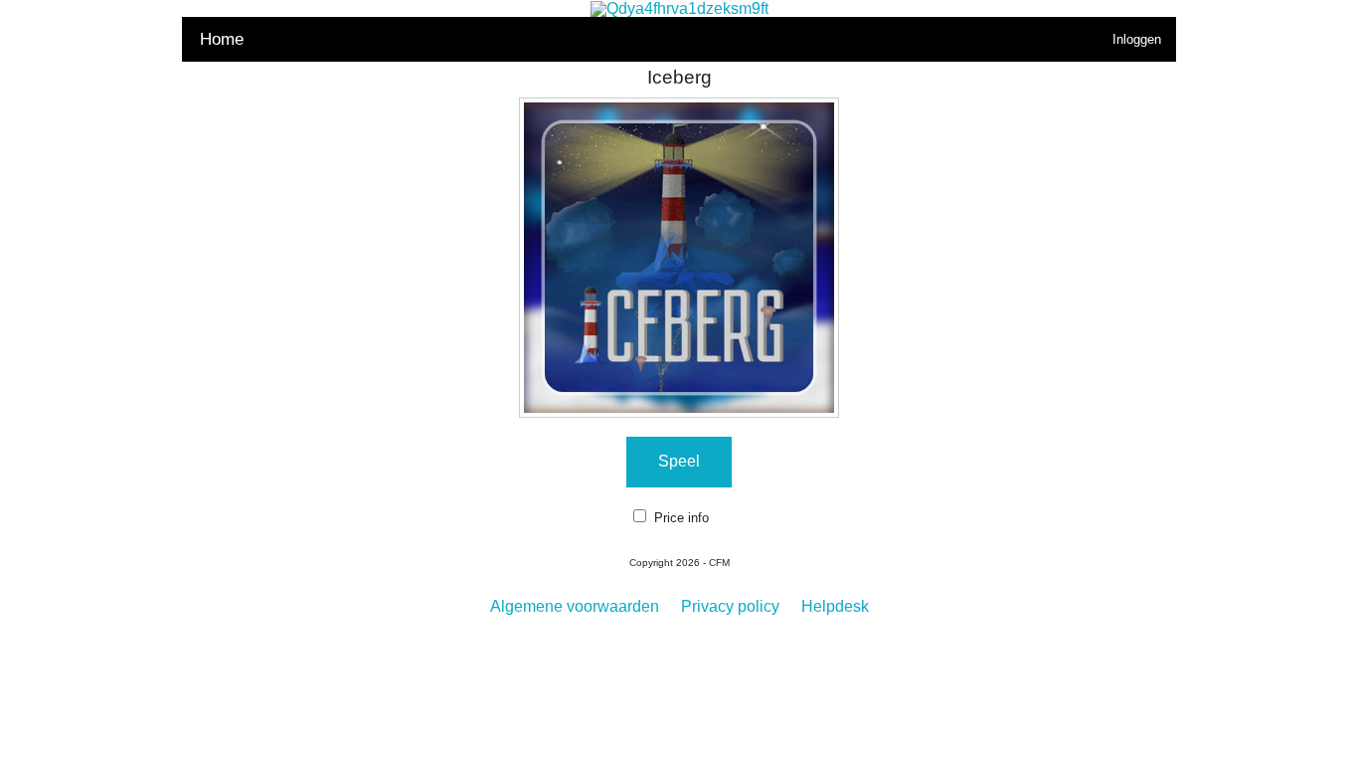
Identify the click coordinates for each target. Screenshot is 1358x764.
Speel (679, 461)
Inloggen (1136, 39)
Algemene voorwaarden (574, 606)
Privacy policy (730, 606)
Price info (681, 517)
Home (222, 39)
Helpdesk (835, 606)
